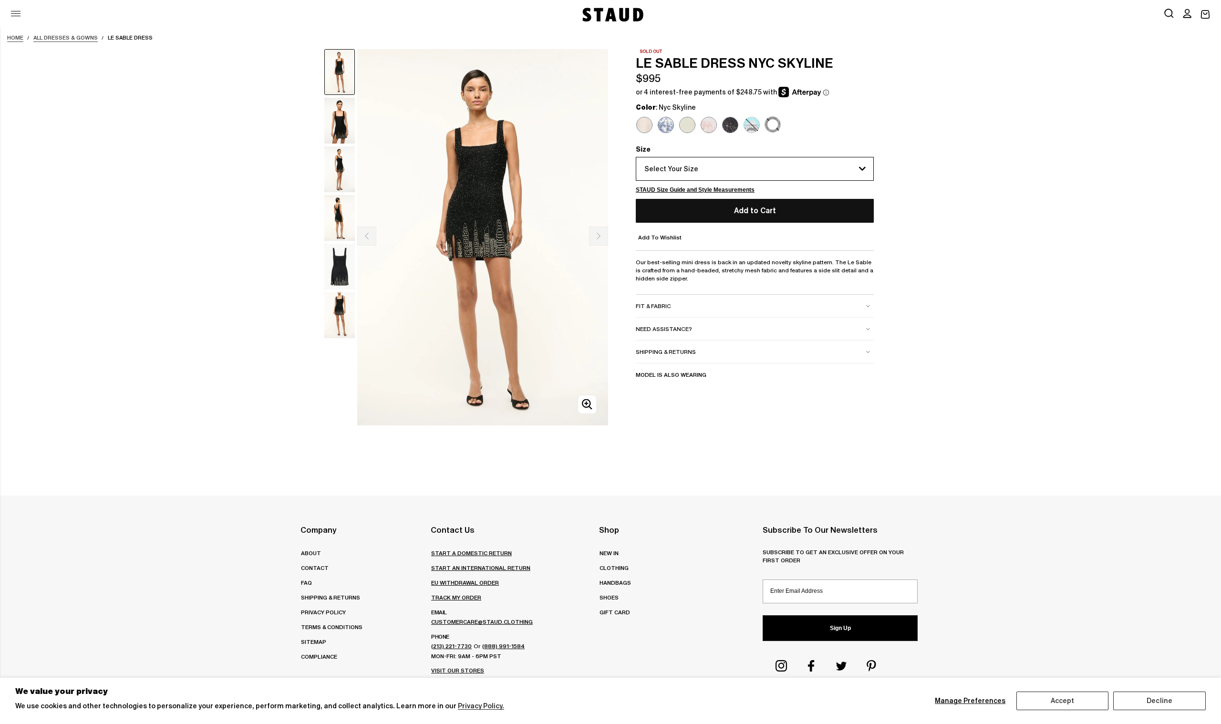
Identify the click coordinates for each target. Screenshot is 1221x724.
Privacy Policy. (481, 706)
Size (643, 149)
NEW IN (609, 553)
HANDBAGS (615, 583)
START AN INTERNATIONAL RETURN (480, 568)
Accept (1063, 700)
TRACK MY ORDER (456, 597)
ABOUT (311, 553)
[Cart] (1205, 14)
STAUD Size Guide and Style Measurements (695, 189)
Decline (1159, 700)
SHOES (609, 597)
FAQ (306, 583)
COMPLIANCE (319, 656)
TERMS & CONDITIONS (331, 627)
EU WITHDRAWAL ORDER (465, 583)
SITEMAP (313, 642)
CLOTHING (614, 568)
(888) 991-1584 (503, 646)
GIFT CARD (615, 612)
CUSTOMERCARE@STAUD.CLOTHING (482, 622)
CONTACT (315, 568)
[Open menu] (15, 13)
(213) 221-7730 (451, 646)
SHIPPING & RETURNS (330, 597)
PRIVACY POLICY (323, 612)
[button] (1187, 14)
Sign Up (840, 628)
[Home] (612, 14)
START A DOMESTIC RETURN (471, 553)
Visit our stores (457, 670)
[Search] (1169, 14)
